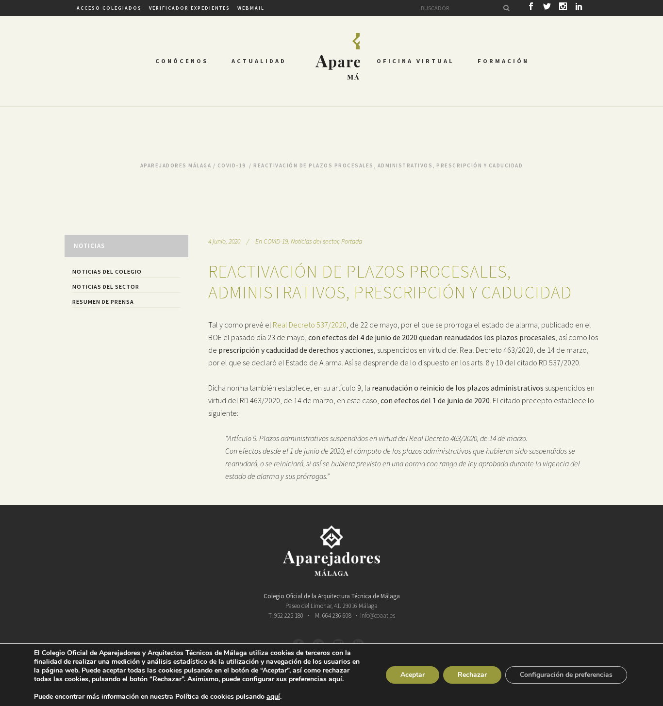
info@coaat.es (377, 615)
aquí (335, 679)
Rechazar (472, 674)
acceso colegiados (109, 8)
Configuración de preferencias (566, 674)
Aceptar (412, 674)
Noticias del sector (105, 286)
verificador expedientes (189, 8)
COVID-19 (231, 165)
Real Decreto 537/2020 (310, 324)
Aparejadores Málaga (176, 165)
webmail (251, 8)
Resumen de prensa (103, 301)
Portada (351, 241)
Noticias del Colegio (107, 271)
